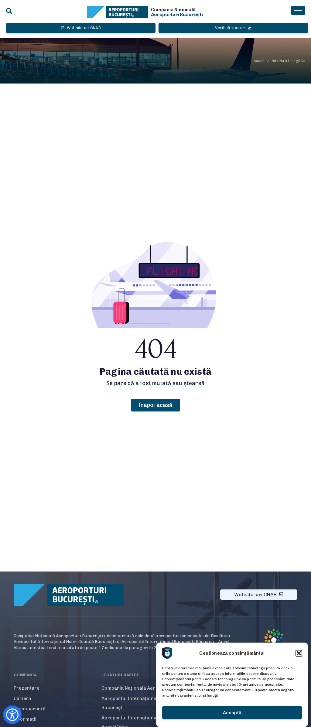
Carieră (22, 698)
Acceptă (232, 712)
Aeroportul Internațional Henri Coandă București (145, 703)
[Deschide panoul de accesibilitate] (12, 714)
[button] (299, 653)
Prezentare (27, 688)
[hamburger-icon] (298, 10)
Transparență (30, 709)
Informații (25, 719)
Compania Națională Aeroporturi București (149, 688)
